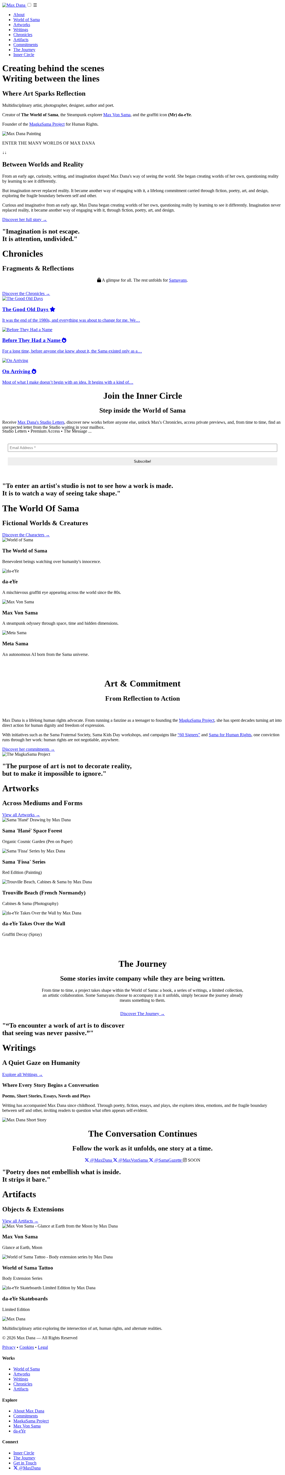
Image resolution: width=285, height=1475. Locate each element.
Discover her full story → (24, 219)
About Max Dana (28, 1411)
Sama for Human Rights (230, 734)
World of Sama (26, 19)
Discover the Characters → (26, 534)
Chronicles (22, 34)
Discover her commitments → (28, 749)
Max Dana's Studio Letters (41, 422)
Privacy (9, 1347)
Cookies (26, 1347)
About (18, 14)
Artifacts (20, 39)
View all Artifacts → (20, 1221)
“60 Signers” (189, 734)
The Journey (24, 49)
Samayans (178, 280)
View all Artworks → (21, 814)
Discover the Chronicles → (26, 293)
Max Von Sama (117, 114)
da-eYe (19, 1431)
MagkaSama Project (47, 124)
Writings (20, 29)
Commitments (25, 44)
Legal (43, 1347)
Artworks (21, 24)
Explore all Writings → (22, 1074)
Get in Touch (24, 1463)
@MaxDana (29, 1468)
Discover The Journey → (142, 1013)
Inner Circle (23, 54)
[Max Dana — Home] (14, 5)
